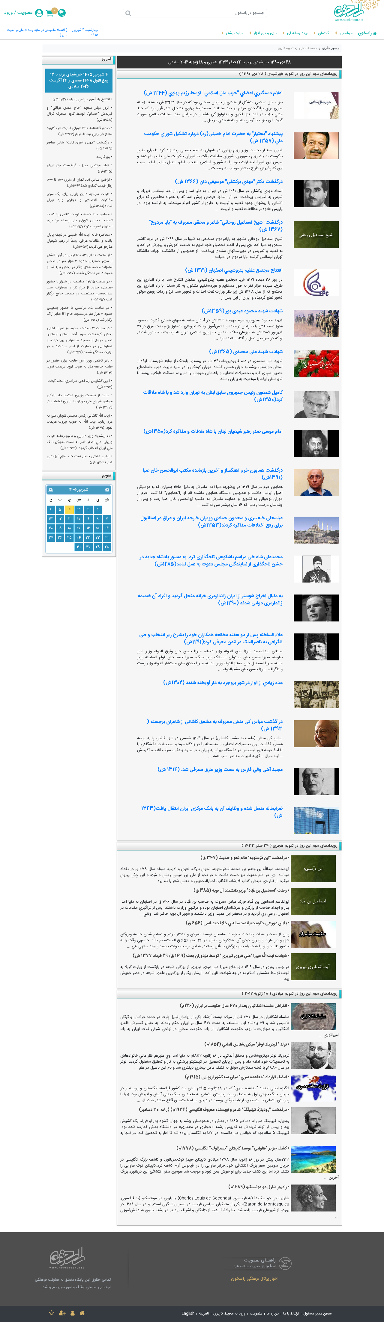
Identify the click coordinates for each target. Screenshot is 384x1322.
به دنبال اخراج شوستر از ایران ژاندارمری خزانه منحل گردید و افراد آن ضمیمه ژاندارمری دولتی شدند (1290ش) (210, 599)
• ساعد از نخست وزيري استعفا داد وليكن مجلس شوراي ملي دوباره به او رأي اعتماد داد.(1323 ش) (79, 401)
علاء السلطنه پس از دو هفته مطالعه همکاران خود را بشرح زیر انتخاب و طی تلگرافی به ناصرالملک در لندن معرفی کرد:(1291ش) (211, 638)
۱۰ (78, 519)
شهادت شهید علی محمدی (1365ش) (246, 352)
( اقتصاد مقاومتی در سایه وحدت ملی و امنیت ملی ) (37, 33)
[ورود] (72, 1314)
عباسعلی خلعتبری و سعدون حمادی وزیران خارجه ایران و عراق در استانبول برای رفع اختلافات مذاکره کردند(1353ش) (211, 522)
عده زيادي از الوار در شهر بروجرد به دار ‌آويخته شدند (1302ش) (223, 683)
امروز (106, 58)
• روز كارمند (104, 157)
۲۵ (69, 538)
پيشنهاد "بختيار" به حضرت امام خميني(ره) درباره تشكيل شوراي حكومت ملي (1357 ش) (213, 137)
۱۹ (60, 528)
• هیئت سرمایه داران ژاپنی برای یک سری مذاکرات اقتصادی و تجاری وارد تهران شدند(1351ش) (79, 200)
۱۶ (88, 528)
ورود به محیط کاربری (229, 1314)
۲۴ (78, 538)
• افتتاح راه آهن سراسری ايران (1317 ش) (82, 99)
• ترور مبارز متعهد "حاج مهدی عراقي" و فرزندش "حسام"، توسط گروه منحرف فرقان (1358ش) (79, 114)
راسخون (365, 33)
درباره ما (273, 1314)
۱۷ (78, 528)
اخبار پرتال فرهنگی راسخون (254, 1279)
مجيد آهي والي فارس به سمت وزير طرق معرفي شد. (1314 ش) (220, 770)
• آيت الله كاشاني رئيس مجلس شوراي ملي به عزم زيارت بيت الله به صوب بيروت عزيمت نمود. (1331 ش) (79, 422)
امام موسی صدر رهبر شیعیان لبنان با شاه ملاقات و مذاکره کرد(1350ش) (213, 432)
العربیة (204, 1314)
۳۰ (88, 547)
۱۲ (60, 519)
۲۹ (98, 547)
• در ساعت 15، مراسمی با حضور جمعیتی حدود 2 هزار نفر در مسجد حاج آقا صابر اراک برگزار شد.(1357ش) (79, 314)
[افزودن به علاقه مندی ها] (51, 1314)
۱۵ (98, 528)
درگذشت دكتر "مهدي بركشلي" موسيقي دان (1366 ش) (229, 182)
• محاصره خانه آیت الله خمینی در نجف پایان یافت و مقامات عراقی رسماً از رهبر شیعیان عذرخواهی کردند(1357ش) (79, 241)
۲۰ (51, 528)
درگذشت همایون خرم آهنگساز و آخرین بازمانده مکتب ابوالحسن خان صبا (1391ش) (213, 474)
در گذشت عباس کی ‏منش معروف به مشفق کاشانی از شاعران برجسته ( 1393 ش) (215, 725)
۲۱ (107, 538)
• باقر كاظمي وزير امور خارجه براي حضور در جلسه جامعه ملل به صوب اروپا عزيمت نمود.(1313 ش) (79, 367)
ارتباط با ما (291, 1314)
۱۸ (69, 528)
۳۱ (79, 547)
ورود (8, 12)
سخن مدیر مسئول (317, 1314)
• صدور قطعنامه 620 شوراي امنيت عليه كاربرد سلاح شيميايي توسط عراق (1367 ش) (79, 131)
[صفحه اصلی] (82, 1314)
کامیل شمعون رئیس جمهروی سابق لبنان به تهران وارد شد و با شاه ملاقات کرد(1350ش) (213, 396)
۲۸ (107, 547)
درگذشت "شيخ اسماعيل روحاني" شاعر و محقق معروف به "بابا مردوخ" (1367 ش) (216, 226)
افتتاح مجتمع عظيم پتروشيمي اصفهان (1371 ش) (234, 271)
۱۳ (51, 519)
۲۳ (88, 538)
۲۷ (51, 538)
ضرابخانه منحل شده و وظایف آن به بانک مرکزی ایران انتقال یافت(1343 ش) (212, 812)
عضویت (25, 12)
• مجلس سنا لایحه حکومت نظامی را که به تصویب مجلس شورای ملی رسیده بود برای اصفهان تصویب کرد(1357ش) (79, 220)
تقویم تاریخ (285, 48)
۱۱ (69, 519)
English (188, 1314)
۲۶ (60, 538)
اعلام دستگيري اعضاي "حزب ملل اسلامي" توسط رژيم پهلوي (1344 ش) (213, 93)
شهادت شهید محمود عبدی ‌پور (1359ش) (242, 311)
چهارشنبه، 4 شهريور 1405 (85, 33)
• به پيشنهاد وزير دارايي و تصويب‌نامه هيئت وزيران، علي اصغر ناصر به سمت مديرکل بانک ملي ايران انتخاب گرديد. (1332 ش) (79, 442)
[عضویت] (62, 1314)
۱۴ (107, 528)
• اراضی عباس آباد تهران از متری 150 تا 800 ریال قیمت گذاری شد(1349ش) (79, 183)
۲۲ (98, 538)
